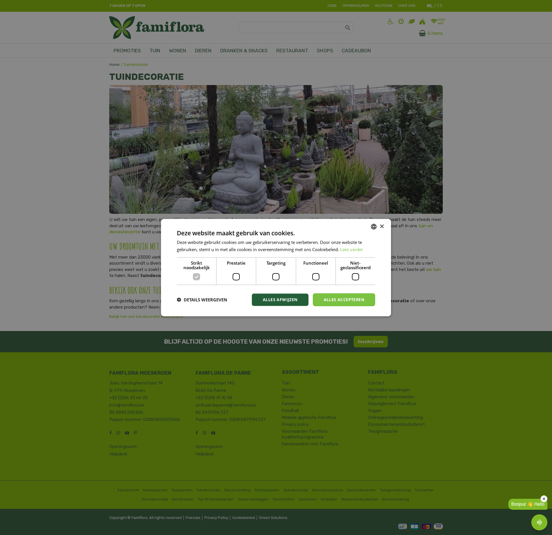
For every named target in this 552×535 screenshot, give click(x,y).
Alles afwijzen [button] (280, 299)
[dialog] (276, 267)
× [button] (381, 226)
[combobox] (374, 227)
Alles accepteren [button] (344, 299)
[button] (202, 300)
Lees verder (351, 249)
